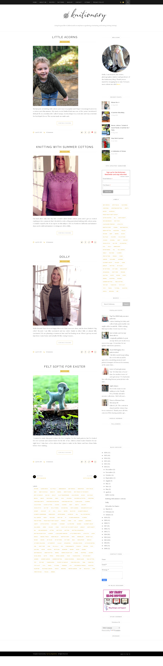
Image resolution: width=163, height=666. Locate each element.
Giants (36, 524)
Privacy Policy (98, 2)
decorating (64, 508)
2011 (105, 543)
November (109, 472)
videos (56, 568)
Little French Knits (75, 533)
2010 (105, 546)
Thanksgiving (50, 562)
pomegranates (69, 546)
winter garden (72, 568)
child (62, 498)
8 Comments (49, 132)
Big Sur (47, 495)
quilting (36, 549)
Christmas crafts (39, 501)
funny (69, 520)
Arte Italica (89, 488)
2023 (105, 461)
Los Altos (86, 533)
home (57, 527)
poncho (78, 546)
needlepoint (80, 540)
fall (77, 514)
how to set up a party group (69, 527)
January (108, 515)
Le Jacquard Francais (61, 533)
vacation (90, 565)
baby (35, 492)
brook (36, 498)
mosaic (36, 540)
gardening (88, 520)
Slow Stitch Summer (117, 138)
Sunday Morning (69, 559)
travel (50, 565)
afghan (36, 488)
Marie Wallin (54, 536)
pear (49, 546)
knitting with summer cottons (64, 147)
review (71, 549)
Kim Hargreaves (42, 530)
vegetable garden (47, 568)
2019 (105, 520)
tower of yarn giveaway (118, 369)
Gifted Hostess (44, 524)
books (83, 495)
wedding (63, 568)
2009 (105, 548)
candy (56, 498)
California (49, 498)
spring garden (60, 556)
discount (43, 511)
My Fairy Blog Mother (52, 654)
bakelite (52, 492)
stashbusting (76, 556)
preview (85, 546)
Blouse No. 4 (115, 102)
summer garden (45, 559)
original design (77, 543)
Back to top (125, 654)
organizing (67, 543)
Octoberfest (51, 543)
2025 (105, 455)
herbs (44, 527)
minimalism (80, 536)
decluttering (55, 508)
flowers (84, 517)
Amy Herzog (71, 488)
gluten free (70, 524)
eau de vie (72, 511)
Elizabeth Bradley (83, 511)
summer (36, 559)
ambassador (62, 488)
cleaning (87, 501)
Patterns (60, 2)
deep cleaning (74, 508)
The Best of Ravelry (62, 562)
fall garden (37, 517)
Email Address (107, 178)
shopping (83, 552)
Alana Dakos (44, 488)
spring (51, 556)
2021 (105, 467)
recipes (49, 549)
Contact (79, 2)
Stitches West (87, 556)
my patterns (58, 540)
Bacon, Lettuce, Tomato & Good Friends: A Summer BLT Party (120, 127)
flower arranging (74, 517)
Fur (75, 520)
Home (35, 2)
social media (37, 556)
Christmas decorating (52, 501)
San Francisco (38, 552)
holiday (50, 527)
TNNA (83, 562)
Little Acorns (65, 37)
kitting (52, 530)
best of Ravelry (38, 495)
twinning (64, 565)
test (35, 562)
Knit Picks (59, 530)
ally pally (53, 488)
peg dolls (55, 546)
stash (68, 556)
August (108, 481)
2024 (105, 458)
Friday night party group (51, 520)
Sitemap (87, 2)
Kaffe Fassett (91, 527)
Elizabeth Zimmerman (40, 514)
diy (49, 511)
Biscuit (54, 495)
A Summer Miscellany (117, 112)
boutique (90, 495)
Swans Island (80, 559)
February (109, 512)
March (108, 509)
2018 (105, 523)
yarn (93, 568)
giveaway (62, 524)
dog (54, 511)
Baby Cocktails (43, 492)
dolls (59, 511)
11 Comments (49, 242)
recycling (57, 549)
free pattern (37, 520)
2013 (105, 537)
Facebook (70, 514)
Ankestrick (81, 488)
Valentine (36, 568)
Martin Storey (65, 536)
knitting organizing (78, 530)
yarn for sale (38, 572)
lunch (93, 533)
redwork (64, 549)
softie (45, 556)
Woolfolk (87, 568)
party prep (42, 546)
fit (65, 517)
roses (77, 549)
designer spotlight (86, 508)
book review (75, 495)
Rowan (84, 549)
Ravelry (70, 2)
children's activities (79, 498)
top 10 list (37, 565)
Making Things (44, 536)
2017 (105, 526)
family (45, 517)
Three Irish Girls (75, 562)
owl (35, 546)
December (109, 469)
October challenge (39, 543)
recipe (43, 549)
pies (62, 546)
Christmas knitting (67, 501)
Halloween (37, 527)
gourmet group (88, 524)
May (107, 489)
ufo (71, 565)
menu (73, 536)
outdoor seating (90, 543)
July (107, 484)
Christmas (91, 498)
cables (42, 498)
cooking (64, 504)
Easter (64, 371)
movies (42, 540)
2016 (105, 529)
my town (67, 540)
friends (63, 520)
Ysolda (46, 572)
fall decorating (85, 514)
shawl (76, 552)
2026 (105, 452)
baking (59, 492)
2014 (105, 534)
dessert (36, 511)
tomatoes (90, 562)
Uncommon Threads (80, 565)
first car (59, 517)
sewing (57, 552)
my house (49, 540)
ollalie (59, 543)
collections (37, 504)
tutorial (56, 565)
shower (91, 552)
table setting (90, 559)
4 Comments (49, 461)
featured (52, 517)
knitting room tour (40, 533)
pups (91, 546)
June (107, 486)
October (108, 475)
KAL (35, 530)
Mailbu (36, 536)
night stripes (114, 386)
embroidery (52, 514)
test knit (41, 562)
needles (89, 540)
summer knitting (57, 559)
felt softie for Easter (64, 366)
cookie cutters (47, 504)
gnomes (79, 524)
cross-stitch (37, 508)
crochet (83, 504)
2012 (105, 540)
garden (80, 520)
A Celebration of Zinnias (118, 151)
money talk (89, 536)
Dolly (65, 256)
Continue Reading (64, 123)
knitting (65, 41)
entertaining (61, 514)
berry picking (67, 492)
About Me (43, 2)
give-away (54, 524)
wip (80, 568)
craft (70, 504)
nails (73, 540)
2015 (105, 531)
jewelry (82, 527)
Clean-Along (78, 501)
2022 (105, 464)
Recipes (52, 2)
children (69, 498)
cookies (57, 504)
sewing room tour (66, 552)
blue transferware (63, 495)
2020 (105, 517)
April (107, 492)
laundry (50, 533)
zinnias (53, 572)
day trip (46, 508)
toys (43, 565)
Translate (117, 630)
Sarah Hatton (48, 552)
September (109, 478)
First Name (107, 185)
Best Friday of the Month (81, 492)
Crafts (77, 504)
